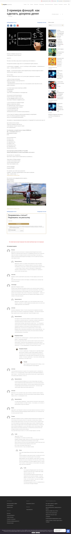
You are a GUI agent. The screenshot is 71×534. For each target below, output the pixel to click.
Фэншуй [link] (8, 70)
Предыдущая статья (12, 22)
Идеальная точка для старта (51, 514)
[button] (68, 528)
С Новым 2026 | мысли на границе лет (60, 83)
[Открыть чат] (68, 531)
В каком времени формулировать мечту (53, 518)
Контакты (8, 513)
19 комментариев (55, 14)
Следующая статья (41, 22)
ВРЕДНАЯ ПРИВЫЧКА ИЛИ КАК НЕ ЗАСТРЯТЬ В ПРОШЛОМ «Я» (55, 115)
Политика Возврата (10, 515)
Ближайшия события (30, 503)
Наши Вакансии (29, 509)
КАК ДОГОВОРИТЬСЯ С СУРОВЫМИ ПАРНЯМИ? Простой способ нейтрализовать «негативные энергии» (56, 96)
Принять (33, 532)
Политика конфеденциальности (13, 521)
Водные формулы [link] (10, 179)
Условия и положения (11, 519)
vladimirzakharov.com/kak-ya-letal (13, 175)
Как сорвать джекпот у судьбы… (52, 503)
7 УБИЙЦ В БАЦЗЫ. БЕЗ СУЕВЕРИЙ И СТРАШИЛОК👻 (60, 42)
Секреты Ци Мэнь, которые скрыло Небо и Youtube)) (54, 521)
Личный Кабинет (10, 505)
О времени (48, 516)
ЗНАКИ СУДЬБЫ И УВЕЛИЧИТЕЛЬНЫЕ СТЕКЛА (60, 51)
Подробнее (37, 532)
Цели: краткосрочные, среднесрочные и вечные (53, 508)
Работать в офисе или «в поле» (52, 510)
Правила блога (10, 507)
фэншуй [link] (17, 66)
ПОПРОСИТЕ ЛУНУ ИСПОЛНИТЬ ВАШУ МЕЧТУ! (60, 74)
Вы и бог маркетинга (50, 505)
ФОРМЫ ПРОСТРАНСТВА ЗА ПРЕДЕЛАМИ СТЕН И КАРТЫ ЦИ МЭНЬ (60, 33)
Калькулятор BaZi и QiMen (12, 503)
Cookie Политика (10, 517)
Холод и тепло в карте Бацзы (51, 512)
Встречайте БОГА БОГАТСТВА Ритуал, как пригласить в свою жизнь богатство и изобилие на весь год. (56, 63)
